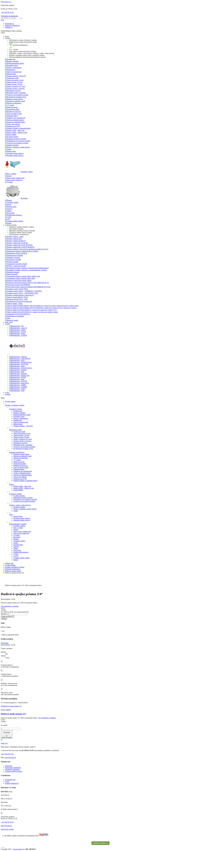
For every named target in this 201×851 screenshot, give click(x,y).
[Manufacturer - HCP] (16, 360)
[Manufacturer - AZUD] (17, 332)
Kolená (9, 176)
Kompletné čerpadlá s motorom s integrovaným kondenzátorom (28, 268)
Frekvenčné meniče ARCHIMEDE (18, 285)
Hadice (11, 484)
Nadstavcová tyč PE (13, 126)
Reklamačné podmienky (13, 767)
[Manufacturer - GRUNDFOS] (19, 358)
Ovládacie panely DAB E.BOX (17, 289)
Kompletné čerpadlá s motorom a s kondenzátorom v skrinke (27, 270)
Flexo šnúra (10, 213)
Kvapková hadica (12, 137)
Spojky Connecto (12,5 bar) (16, 86)
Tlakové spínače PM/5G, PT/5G (17, 297)
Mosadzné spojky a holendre (16, 93)
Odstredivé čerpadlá (13, 257)
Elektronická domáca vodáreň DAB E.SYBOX (22, 251)
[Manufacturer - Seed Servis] (19, 383)
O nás (7, 781)
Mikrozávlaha (11, 74)
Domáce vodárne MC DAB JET (17, 243)
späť (12, 563)
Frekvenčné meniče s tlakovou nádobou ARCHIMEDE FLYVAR (28, 287)
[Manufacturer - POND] (17, 377)
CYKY (9, 217)
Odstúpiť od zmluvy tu (100, 843)
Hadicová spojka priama (15, 99)
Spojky (9, 204)
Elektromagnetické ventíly (15, 63)
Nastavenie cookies (7, 829)
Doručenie (8, 766)
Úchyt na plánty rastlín (14, 114)
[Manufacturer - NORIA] (18, 370)
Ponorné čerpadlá (12, 262)
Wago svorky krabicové (14, 180)
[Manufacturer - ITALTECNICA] (20, 368)
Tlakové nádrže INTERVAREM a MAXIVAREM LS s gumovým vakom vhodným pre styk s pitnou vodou (42, 306)
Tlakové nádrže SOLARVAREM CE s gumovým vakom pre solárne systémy (32, 312)
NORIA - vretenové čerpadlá (16, 266)
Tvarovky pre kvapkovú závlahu (17, 143)
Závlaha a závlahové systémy (14, 405)
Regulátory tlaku (12, 65)
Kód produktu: (6, 599)
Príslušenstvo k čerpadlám (15, 316)
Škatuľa (9, 200)
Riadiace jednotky (13, 61)
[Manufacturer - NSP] (16, 372)
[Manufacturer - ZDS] (16, 390)
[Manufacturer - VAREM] (18, 387)
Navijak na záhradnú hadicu (16, 122)
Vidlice (9, 211)
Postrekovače (11, 59)
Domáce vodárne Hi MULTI (16, 241)
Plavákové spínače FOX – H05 (17, 299)
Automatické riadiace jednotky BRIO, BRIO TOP (23, 276)
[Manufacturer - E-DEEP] (18, 335)
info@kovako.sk (10, 757)
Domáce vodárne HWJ (14, 239)
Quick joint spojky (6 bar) (15, 80)
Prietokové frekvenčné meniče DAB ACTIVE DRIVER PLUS (28, 283)
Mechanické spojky (15, 430)
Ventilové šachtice (13, 145)
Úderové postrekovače (14, 72)
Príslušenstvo (11, 70)
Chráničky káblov (13, 202)
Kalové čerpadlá (12, 274)
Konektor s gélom (27, 172)
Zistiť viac (4, 743)
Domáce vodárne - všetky (15, 236)
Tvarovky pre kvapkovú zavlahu (17, 95)
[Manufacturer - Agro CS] (18, 328)
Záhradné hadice (12, 116)
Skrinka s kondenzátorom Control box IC (20, 295)
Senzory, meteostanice (14, 67)
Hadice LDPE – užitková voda (17, 132)
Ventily (9, 149)
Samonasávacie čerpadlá (15, 255)
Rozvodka (24, 198)
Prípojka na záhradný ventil (16, 101)
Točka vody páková (13, 124)
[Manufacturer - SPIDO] (17, 385)
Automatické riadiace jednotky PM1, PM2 (21, 278)
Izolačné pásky (12, 207)
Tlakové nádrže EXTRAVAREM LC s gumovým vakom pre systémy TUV (32, 310)
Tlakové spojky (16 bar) (15, 84)
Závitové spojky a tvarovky (16, 88)
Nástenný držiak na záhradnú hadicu (19, 128)
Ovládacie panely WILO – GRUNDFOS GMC (22, 293)
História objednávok (11, 783)
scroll (2, 847)
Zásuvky (9, 209)
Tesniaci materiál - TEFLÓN (16, 76)
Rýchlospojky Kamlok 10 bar (16, 97)
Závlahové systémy (15, 409)
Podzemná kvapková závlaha (16, 139)
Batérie (9, 223)
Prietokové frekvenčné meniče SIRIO (19, 280)
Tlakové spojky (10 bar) (15, 82)
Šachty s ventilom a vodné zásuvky (18, 147)
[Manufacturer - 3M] (16, 326)
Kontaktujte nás (10, 780)
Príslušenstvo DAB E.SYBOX (17, 253)
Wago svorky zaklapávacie (15, 178)
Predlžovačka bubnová (14, 215)
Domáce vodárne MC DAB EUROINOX (21, 247)
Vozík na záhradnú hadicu (15, 120)
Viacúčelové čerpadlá (14, 259)
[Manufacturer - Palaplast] (18, 374)
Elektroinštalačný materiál (17, 524)
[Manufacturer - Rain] (16, 379)
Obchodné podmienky (12, 769)
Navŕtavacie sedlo (13, 78)
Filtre (8, 318)
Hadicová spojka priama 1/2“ (13, 714)
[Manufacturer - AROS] (17, 330)
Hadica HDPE (11, 134)
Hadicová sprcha (12, 107)
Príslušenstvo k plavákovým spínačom (19, 301)
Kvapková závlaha (15, 494)
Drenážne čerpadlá (13, 272)
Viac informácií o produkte (10, 606)
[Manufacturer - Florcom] (18, 357)
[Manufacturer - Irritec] (17, 366)
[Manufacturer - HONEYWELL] (20, 362)
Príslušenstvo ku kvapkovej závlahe (18, 141)
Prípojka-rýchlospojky (14, 103)
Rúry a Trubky (11, 174)
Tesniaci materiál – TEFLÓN (23, 426)
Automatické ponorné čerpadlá (17, 264)
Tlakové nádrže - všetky (15, 303)
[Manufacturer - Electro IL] (17, 355)
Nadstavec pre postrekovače (16, 118)
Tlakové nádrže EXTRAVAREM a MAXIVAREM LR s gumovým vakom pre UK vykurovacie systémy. (42, 308)
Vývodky (10, 182)
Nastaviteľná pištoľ (13, 109)
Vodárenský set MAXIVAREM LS (18, 314)
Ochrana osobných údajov (13, 771)
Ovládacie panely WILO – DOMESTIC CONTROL (24, 291)
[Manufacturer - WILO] (17, 389)
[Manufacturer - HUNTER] (18, 364)
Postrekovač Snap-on (14, 111)
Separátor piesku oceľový (15, 155)
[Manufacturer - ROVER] (18, 381)
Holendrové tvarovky (14, 91)
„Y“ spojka (10, 105)
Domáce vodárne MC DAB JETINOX (20, 245)
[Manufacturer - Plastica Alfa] (19, 375)
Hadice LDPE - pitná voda (15, 130)
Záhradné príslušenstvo (16, 452)
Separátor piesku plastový (15, 153)
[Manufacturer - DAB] (17, 333)
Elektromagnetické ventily (22, 415)
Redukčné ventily (12, 320)
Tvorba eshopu (18, 849)
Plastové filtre (11, 151)
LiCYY (7, 219)
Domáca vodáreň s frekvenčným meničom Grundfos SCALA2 (27, 249)
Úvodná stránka (10, 401)
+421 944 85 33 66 (7, 12)
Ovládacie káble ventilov (15, 221)
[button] (7, 38)
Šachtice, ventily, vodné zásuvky (20, 505)
